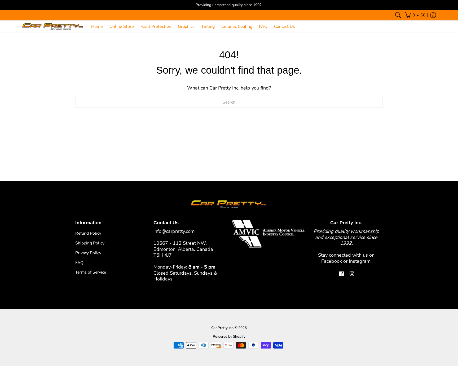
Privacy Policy (88, 253)
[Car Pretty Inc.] (52, 27)
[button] (415, 15)
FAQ (79, 263)
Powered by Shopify (229, 336)
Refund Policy (88, 233)
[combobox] (229, 102)
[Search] (398, 15)
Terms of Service (90, 272)
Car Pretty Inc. (222, 327)
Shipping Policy (89, 243)
